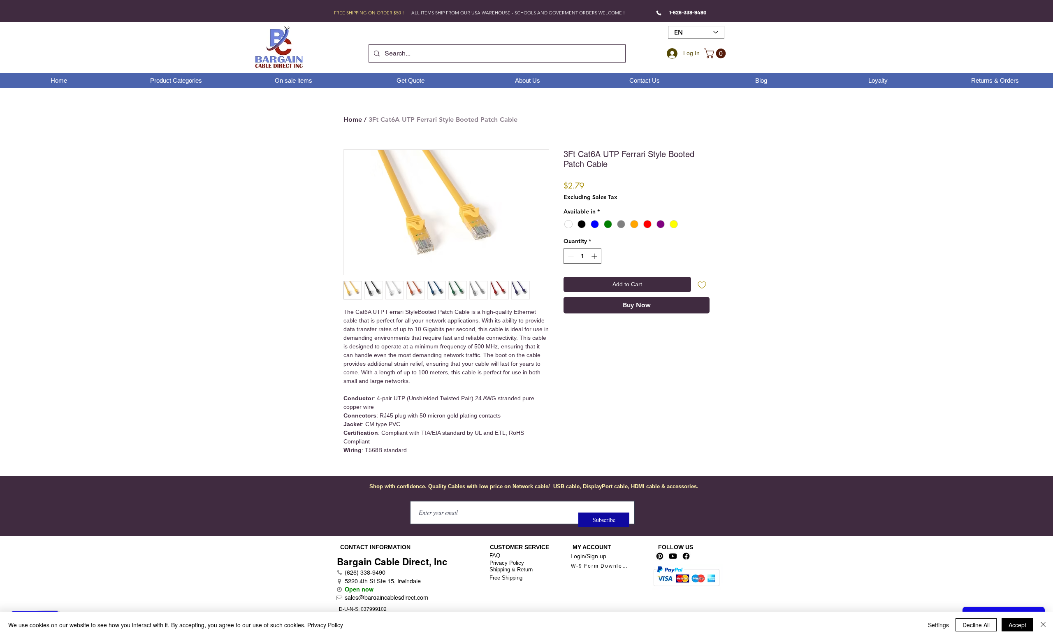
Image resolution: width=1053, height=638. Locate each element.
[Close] (1043, 624)
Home (352, 119)
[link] (716, 53)
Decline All (976, 625)
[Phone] (658, 12)
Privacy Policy (506, 563)
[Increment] (595, 256)
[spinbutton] (582, 256)
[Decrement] (570, 256)
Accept (1017, 625)
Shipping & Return (511, 569)
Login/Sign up (588, 556)
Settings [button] (938, 625)
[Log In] (671, 53)
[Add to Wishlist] (702, 284)
